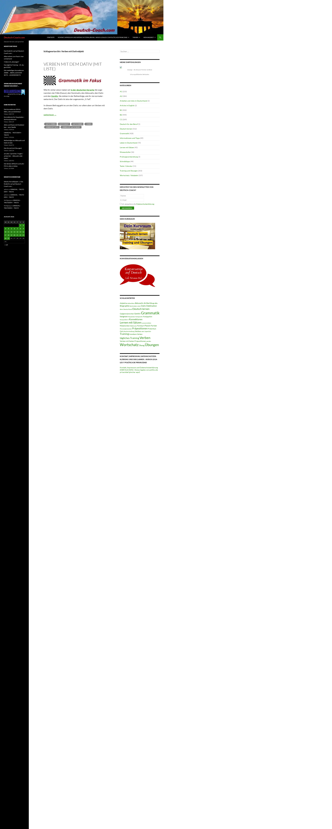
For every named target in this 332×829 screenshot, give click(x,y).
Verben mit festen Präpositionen (133, 341)
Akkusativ (139, 303)
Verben (89, 124)
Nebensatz (133, 326)
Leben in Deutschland (128, 143)
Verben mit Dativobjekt (71, 127)
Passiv (147, 325)
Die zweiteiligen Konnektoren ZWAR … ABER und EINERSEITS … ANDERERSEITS (14, 72)
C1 (121, 119)
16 (23, 232)
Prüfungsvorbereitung (129, 157)
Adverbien (131, 303)
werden (148, 341)
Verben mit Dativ (52, 127)
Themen (135, 37)
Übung (141, 345)
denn (121, 309)
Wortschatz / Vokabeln (129, 175)
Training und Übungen (129, 171)
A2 (121, 96)
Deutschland (127, 309)
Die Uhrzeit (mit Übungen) (13, 148)
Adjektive (123, 303)
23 (23, 235)
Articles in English (127, 105)
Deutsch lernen (126, 129)
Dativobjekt (64, 124)
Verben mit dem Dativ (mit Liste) (73, 66)
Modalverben (125, 326)
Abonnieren (127, 208)
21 (17, 235)
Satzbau (138, 331)
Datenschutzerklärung (145, 204)
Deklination (151, 306)
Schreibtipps (125, 161)
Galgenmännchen (127, 314)
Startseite (50, 37)
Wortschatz (129, 344)
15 (20, 232)
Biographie (124, 306)
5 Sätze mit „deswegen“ (11, 62)
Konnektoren (135, 319)
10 (5, 232)
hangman (124, 316)
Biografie (153, 303)
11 (8, 232)
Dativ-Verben (51, 124)
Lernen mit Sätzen (127, 147)
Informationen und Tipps (130, 138)
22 (20, 235)
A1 (121, 91)
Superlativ (148, 331)
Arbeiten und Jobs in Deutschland (133, 101)
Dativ (143, 306)
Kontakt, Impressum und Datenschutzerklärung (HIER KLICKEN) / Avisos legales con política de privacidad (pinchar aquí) (139, 369)
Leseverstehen (146, 323)
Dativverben (77, 124)
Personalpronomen (126, 329)
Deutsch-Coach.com (14, 37)
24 (5, 238)
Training (124, 333)
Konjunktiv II (124, 320)
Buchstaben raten (135, 306)
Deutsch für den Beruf (129, 124)
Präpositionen (140, 328)
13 (14, 232)
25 (8, 238)
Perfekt (154, 326)
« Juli (6, 245)
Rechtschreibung (129, 331)
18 (8, 235)
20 (14, 235)
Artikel (147, 303)
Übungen (152, 345)
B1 (121, 110)
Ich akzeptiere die (138, 204)
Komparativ (139, 316)
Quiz (122, 331)
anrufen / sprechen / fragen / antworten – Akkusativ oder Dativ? (13, 156)
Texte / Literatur (126, 166)
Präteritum (152, 329)
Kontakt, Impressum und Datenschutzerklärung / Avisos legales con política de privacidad (92, 37)
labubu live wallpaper (11, 182)
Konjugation (147, 317)
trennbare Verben (135, 334)
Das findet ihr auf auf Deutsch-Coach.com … (13, 184)
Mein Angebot (148, 37)
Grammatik (124, 133)
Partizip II (140, 326)
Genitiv (137, 313)
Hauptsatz (131, 317)
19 (11, 235)
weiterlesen (50, 114)
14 (17, 232)
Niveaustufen (125, 152)
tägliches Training (129, 338)
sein (142, 331)
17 (5, 235)
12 (11, 232)
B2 (121, 115)
